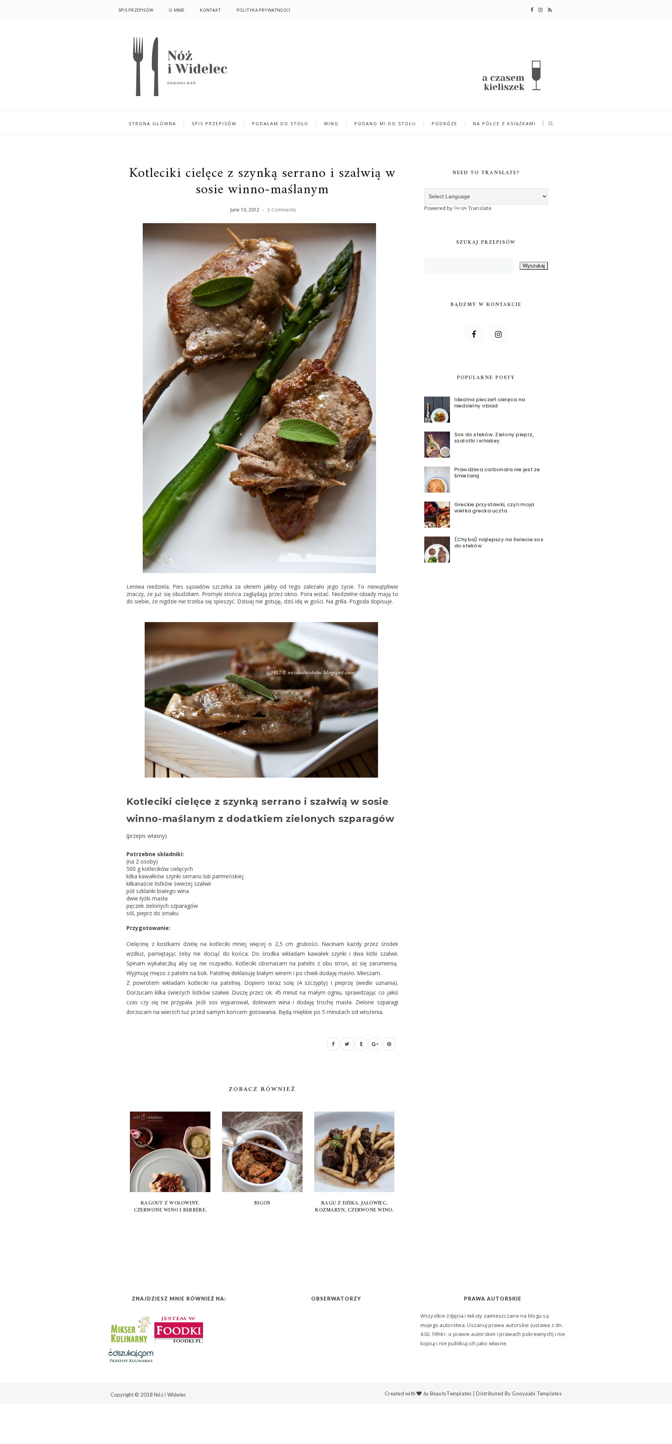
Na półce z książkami (504, 123)
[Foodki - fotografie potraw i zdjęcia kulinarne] (178, 1328)
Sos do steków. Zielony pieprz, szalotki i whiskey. (494, 437)
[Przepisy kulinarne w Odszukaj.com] (131, 1354)
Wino (331, 123)
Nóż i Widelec (170, 1395)
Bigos (262, 1203)
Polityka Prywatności (263, 10)
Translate (480, 208)
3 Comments (281, 209)
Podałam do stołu (280, 123)
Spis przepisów (135, 10)
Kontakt (210, 10)
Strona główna (152, 123)
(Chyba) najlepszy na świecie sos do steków (498, 542)
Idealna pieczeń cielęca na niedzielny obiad (489, 402)
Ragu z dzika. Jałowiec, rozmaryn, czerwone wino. (354, 1207)
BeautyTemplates (451, 1393)
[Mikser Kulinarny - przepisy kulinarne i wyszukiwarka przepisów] (130, 1328)
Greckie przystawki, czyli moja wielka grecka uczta (494, 507)
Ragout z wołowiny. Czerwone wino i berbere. (170, 1207)
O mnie (176, 10)
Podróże (444, 123)
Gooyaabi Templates (537, 1393)
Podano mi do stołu (385, 123)
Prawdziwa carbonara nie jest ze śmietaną (497, 472)
